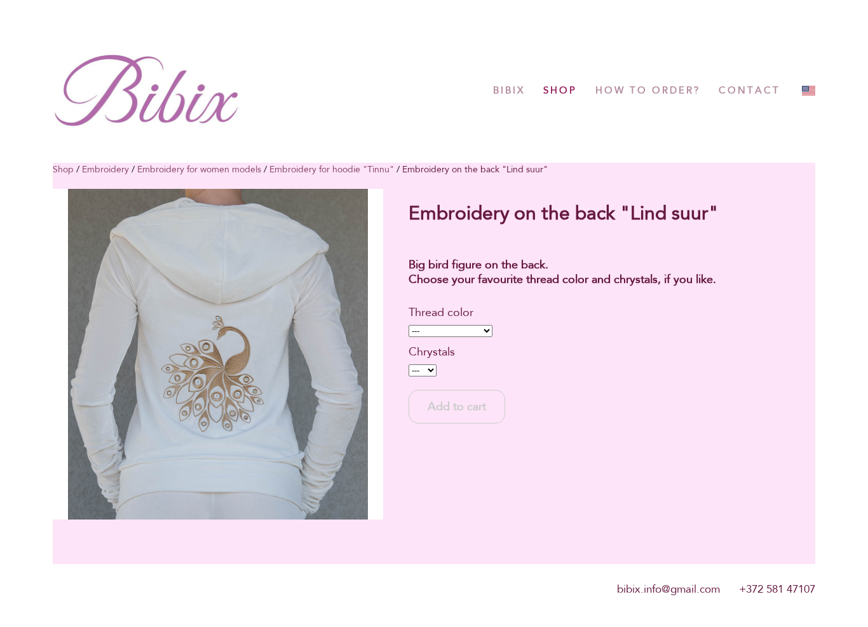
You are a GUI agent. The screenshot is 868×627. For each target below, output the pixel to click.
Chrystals (432, 352)
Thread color (441, 312)
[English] (808, 91)
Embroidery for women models (199, 169)
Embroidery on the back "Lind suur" (475, 169)
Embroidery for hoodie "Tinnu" (331, 169)
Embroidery (105, 169)
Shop (560, 90)
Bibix (509, 90)
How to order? (647, 90)
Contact (749, 90)
